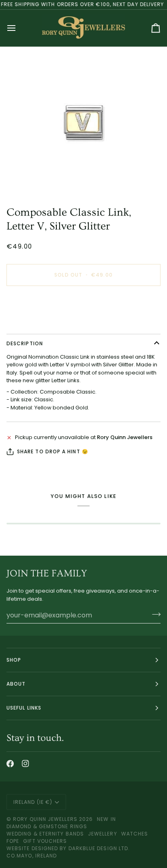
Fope (12, 841)
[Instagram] (25, 763)
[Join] (154, 614)
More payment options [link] (36, 323)
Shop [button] (13, 659)
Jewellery (102, 833)
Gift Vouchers (45, 841)
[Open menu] (18, 28)
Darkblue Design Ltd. (99, 848)
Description (24, 343)
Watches (134, 833)
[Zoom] (83, 123)
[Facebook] (10, 763)
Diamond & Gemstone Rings (46, 826)
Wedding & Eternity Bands (45, 833)
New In (106, 819)
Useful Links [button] (23, 707)
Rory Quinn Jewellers (45, 819)
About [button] (16, 683)
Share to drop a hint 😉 (52, 451)
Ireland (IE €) (32, 802)
